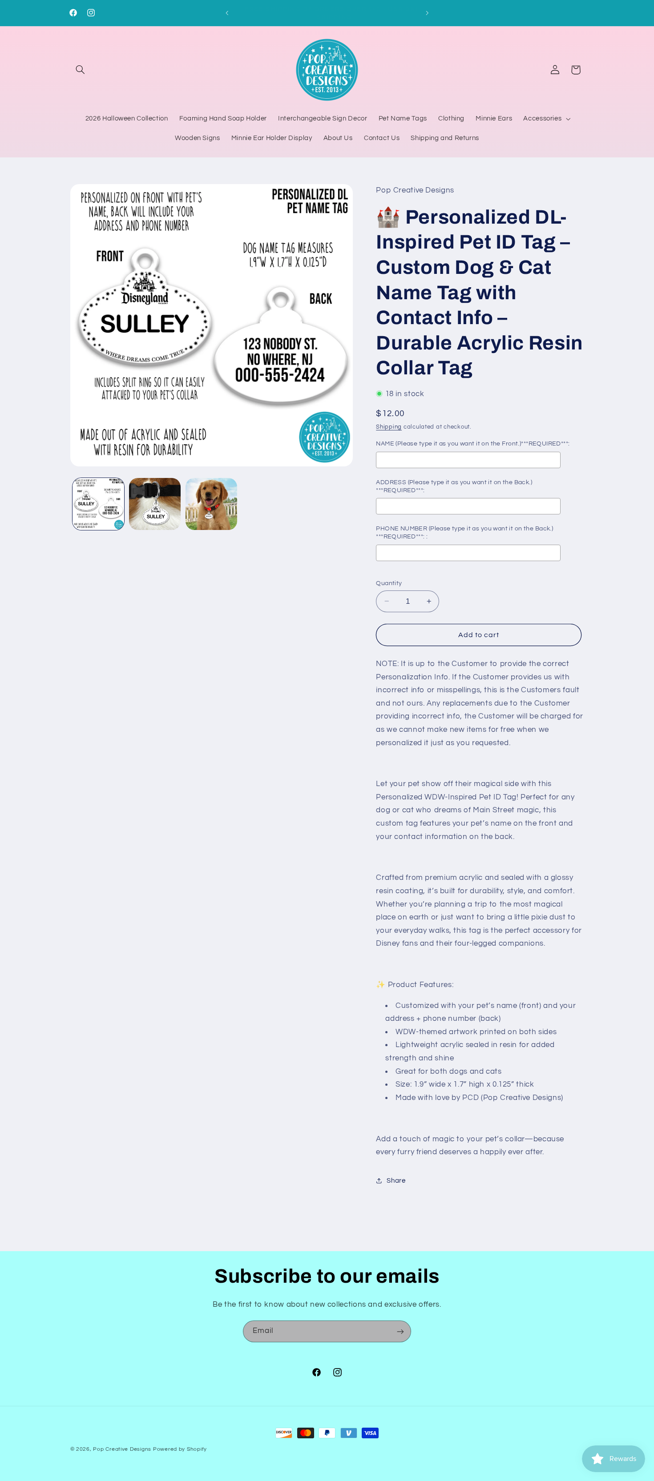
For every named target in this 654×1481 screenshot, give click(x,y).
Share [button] (396, 1180)
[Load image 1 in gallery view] (99, 504)
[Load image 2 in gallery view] (155, 504)
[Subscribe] (400, 1331)
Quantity (389, 583)
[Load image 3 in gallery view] (212, 504)
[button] (80, 70)
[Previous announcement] (227, 13)
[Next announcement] (427, 13)
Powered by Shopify (180, 1449)
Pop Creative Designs (122, 1449)
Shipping (389, 427)
